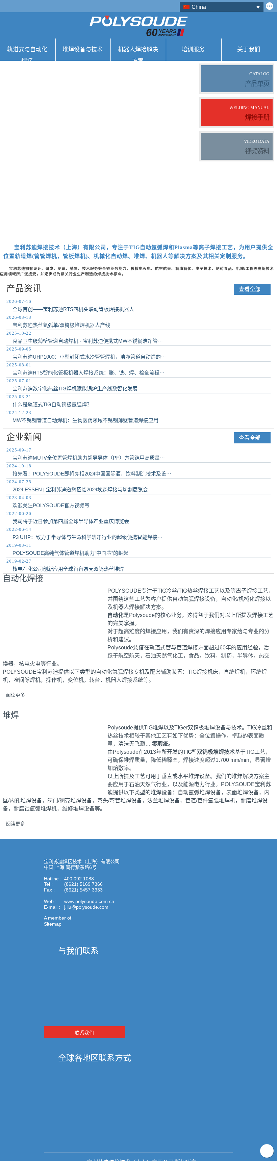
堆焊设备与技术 (82, 49)
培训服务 (193, 49)
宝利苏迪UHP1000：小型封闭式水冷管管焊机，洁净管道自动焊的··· (89, 357)
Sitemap (52, 924)
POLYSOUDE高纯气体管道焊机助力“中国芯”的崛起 (70, 553)
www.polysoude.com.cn (89, 901)
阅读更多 (15, 695)
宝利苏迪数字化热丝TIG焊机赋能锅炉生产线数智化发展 (74, 388)
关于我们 (248, 49)
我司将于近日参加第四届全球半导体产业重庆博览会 (70, 521)
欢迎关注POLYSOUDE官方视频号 (51, 505)
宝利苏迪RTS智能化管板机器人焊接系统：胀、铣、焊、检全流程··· (88, 373)
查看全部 (249, 289)
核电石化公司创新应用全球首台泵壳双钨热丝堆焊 (68, 569)
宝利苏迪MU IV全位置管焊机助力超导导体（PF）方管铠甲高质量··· (88, 458)
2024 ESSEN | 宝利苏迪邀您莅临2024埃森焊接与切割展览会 (80, 489)
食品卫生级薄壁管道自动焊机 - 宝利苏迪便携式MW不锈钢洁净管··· (87, 341)
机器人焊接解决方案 (138, 53)
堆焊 (11, 715)
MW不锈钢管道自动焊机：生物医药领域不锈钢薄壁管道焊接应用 (85, 420)
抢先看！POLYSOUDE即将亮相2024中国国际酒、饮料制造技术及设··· (91, 473)
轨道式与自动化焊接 (27, 53)
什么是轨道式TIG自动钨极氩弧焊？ (52, 404)
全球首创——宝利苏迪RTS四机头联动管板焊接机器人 (73, 309)
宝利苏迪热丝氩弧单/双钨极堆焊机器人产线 (61, 325)
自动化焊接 (23, 578)
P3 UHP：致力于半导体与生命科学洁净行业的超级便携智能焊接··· (87, 537)
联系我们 (84, 1032)
